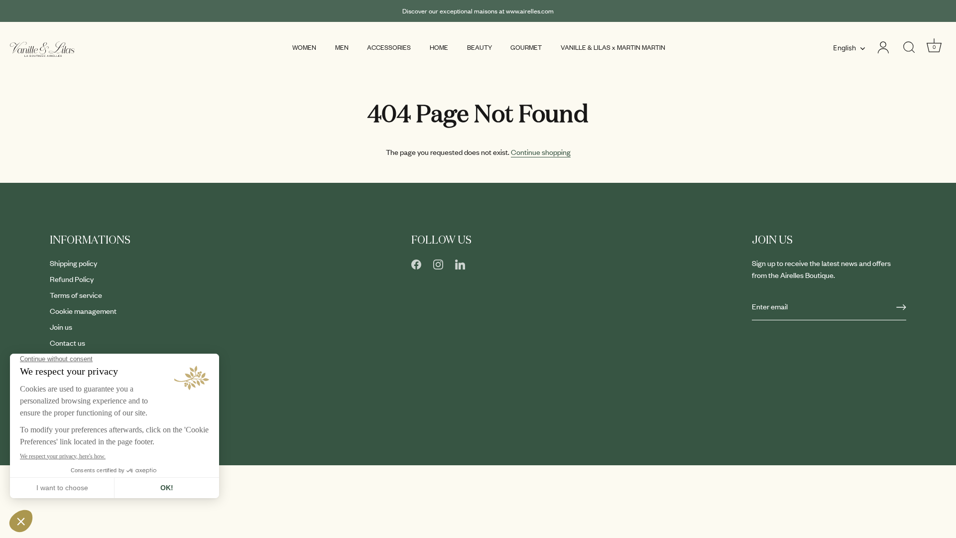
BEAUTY (479, 47)
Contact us (67, 343)
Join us (61, 327)
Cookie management (83, 311)
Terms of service (76, 295)
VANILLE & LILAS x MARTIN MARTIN (613, 47)
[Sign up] (901, 306)
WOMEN (304, 47)
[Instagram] (438, 263)
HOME (439, 47)
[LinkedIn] (460, 263)
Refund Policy (72, 279)
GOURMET (526, 47)
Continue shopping (541, 152)
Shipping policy (73, 263)
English (844, 47)
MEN (342, 47)
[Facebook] (416, 263)
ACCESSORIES (389, 47)
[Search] (909, 47)
